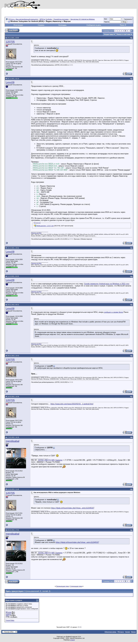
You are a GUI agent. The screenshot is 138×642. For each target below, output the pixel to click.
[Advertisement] (36, 13)
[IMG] (7, 615)
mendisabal (12, 441)
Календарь (62, 25)
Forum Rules (10, 620)
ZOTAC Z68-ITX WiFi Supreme (50, 460)
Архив (127, 632)
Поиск (122, 25)
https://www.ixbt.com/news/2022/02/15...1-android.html (72, 404)
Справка (41, 25)
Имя (105, 19)
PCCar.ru (121, 632)
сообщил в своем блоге (113, 312)
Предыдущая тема (62, 586)
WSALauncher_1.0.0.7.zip (45, 226)
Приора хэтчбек (36, 233)
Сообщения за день (94, 25)
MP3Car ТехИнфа (46, 19)
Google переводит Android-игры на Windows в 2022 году (106, 284)
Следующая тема (76, 586)
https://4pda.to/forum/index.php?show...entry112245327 (72, 508)
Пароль (106, 22)
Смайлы (8, 614)
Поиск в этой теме (123, 34)
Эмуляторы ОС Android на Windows (82, 19)
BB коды (8, 612)
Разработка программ (61, 19)
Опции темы (108, 34)
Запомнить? (128, 19)
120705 (10, 41)
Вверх (133, 632)
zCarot (72, 640)
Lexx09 (10, 82)
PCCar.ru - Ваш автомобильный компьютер (23, 19)
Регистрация (18, 25)
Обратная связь (110, 632)
